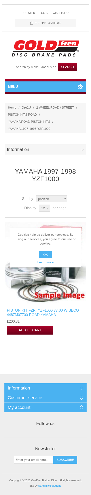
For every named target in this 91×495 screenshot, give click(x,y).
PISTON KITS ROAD (22, 114)
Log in (44, 13)
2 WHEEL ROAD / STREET (55, 107)
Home (12, 107)
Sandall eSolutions (49, 485)
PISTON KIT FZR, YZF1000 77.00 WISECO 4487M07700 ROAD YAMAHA (43, 312)
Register (28, 13)
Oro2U (26, 107)
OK (45, 254)
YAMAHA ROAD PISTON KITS (29, 121)
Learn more (45, 262)
